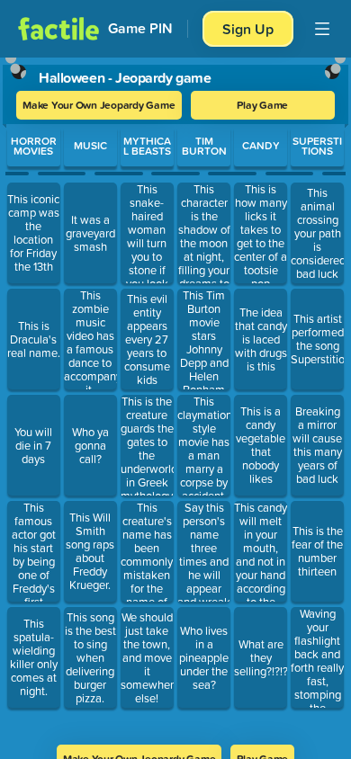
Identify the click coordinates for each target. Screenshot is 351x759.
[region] (175, 395)
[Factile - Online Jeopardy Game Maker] (58, 28)
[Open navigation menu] (322, 28)
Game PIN (140, 28)
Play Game (262, 104)
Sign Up (248, 29)
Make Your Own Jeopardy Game (99, 104)
